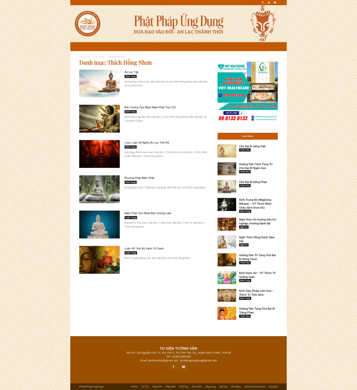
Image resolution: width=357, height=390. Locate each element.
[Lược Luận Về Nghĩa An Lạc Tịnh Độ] (99, 154)
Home (134, 386)
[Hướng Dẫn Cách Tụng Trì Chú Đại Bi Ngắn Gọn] (227, 168)
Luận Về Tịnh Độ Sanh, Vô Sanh (144, 248)
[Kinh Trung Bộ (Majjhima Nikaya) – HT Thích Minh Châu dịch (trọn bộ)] (227, 204)
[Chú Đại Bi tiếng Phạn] (227, 186)
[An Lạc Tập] (99, 83)
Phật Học (184, 386)
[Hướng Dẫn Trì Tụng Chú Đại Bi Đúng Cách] (227, 259)
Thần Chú (245, 150)
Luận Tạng (131, 217)
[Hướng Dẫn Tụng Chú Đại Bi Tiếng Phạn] (227, 313)
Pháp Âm (157, 386)
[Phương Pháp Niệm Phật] (99, 189)
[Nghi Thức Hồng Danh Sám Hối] (227, 241)
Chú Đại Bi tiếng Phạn (253, 182)
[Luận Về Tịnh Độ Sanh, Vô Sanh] (99, 260)
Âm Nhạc (236, 386)
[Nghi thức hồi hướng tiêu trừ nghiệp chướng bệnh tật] (227, 224)
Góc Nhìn (197, 386)
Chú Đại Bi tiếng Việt (252, 146)
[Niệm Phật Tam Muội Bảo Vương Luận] (99, 224)
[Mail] (269, 2)
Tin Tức (145, 386)
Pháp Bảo (170, 386)
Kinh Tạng (131, 76)
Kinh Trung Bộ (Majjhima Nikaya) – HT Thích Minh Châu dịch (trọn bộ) (255, 203)
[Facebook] (263, 2)
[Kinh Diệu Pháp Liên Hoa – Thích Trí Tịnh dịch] (227, 295)
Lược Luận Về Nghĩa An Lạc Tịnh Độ (147, 142)
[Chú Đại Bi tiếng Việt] (227, 150)
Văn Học (223, 386)
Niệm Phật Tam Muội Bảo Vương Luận (148, 213)
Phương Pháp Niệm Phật (139, 178)
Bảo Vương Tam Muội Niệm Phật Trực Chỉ (150, 107)
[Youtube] (275, 2)
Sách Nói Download (254, 386)
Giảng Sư (273, 386)
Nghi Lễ (243, 227)
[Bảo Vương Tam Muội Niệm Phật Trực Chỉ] (99, 119)
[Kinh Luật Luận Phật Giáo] (178, 23)
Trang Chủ (84, 56)
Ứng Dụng (210, 386)
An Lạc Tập (132, 72)
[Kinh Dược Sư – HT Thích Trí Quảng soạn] (227, 277)
